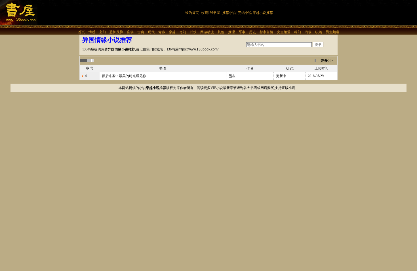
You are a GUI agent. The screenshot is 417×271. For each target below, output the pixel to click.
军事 (242, 32)
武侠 (193, 32)
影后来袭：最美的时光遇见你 (124, 76)
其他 (221, 32)
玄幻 (102, 32)
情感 (92, 32)
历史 (252, 32)
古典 (140, 32)
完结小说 (245, 13)
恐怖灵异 (116, 32)
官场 (130, 32)
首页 (81, 32)
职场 (318, 32)
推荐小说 (229, 13)
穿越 (172, 32)
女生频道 (283, 32)
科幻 (297, 32)
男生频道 (332, 32)
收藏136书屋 (210, 13)
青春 (161, 32)
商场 (308, 32)
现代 (151, 32)
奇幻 (182, 32)
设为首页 (192, 13)
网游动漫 (207, 32)
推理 (231, 32)
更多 (324, 60)
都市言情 (266, 32)
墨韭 (232, 76)
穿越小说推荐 (262, 13)
